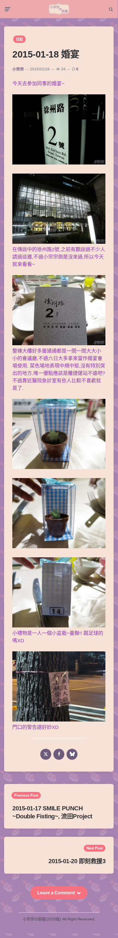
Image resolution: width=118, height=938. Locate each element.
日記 (19, 39)
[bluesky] (72, 754)
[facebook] (58, 754)
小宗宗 (18, 69)
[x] (45, 754)
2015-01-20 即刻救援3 (76, 861)
